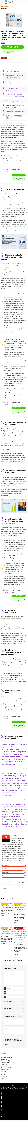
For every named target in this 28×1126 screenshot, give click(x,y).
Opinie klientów (7, 1005)
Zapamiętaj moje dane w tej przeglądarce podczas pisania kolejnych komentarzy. (13, 1041)
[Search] (25, 2)
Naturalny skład (7, 1008)
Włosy (2, 1074)
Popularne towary (5, 1069)
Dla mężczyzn (4, 1061)
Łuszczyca (3, 1064)
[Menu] (1, 2)
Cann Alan (11, 889)
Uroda (2, 1073)
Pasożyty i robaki (5, 1068)
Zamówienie (13, 47)
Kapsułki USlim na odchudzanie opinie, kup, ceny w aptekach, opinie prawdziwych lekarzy (7, 939)
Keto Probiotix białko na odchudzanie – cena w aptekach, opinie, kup (7, 912)
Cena (5, 1012)
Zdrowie (3, 1076)
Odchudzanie (4, 8)
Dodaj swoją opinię (21, 882)
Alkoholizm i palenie (5, 1057)
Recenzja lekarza (8, 1001)
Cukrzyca (3, 1059)
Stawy (2, 1071)
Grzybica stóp (4, 1062)
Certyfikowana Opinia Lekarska (15, 111)
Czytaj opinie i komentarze (10, 882)
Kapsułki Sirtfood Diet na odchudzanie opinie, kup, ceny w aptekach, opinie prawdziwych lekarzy (19, 917)
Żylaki (2, 1078)
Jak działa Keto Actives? (13, 71)
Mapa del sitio (22, 1088)
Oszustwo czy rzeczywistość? (14, 101)
